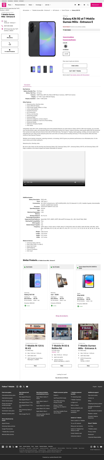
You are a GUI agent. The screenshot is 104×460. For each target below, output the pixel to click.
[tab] (27, 84)
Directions (10, 36)
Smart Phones (65, 10)
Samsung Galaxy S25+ (64, 146)
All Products (56, 10)
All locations (26, 10)
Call (10, 43)
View (35, 365)
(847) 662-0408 (85, 355)
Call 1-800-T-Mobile (75, 71)
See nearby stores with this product (79, 75)
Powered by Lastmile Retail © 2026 (52, 457)
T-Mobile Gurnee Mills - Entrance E (41, 10)
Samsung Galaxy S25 (51, 146)
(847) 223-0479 (58, 357)
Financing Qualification (69, 39)
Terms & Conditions (68, 37)
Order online (75, 65)
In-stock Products (10, 50)
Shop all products (62, 316)
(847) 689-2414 (32, 355)
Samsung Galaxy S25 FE (77, 146)
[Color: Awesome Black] (65, 46)
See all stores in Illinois (61, 377)
